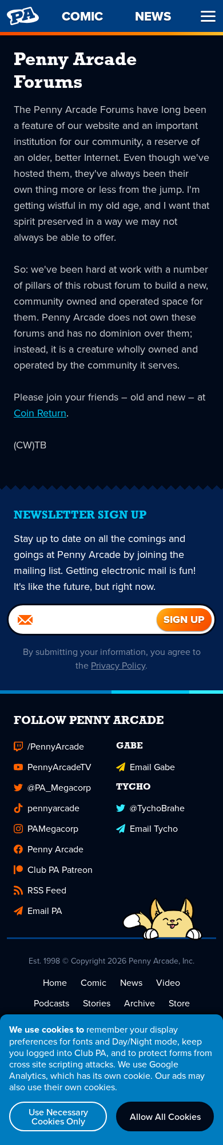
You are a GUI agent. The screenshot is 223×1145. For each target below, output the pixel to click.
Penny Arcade (55, 849)
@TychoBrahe (157, 808)
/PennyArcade (55, 746)
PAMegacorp (52, 828)
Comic (93, 982)
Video (168, 982)
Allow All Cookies (165, 1116)
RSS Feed (46, 890)
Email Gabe (152, 766)
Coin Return (40, 413)
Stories (96, 1003)
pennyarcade (53, 808)
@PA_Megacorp (59, 787)
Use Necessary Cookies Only (58, 1116)
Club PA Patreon (60, 869)
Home (55, 982)
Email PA (44, 910)
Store (179, 1003)
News (131, 982)
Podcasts (51, 1003)
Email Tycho (154, 828)
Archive (139, 1003)
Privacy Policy (118, 665)
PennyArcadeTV (59, 766)
